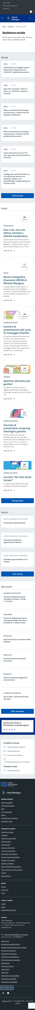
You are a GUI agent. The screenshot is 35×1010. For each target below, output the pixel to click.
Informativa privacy (7, 966)
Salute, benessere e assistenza (16, 519)
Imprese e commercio (8, 860)
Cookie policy (5, 969)
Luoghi (3, 904)
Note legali (4, 972)
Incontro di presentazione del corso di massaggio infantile (17, 329)
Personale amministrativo (9, 818)
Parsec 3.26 (6, 1001)
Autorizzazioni (5, 844)
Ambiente (4, 835)
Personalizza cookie (7, 988)
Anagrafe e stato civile (8, 838)
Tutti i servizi (17, 574)
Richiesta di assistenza (8, 950)
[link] (15, 341)
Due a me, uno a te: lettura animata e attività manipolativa (16, 233)
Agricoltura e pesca (7, 832)
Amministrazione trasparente (10, 6)
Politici (3, 815)
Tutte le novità (17, 195)
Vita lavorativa (5, 876)
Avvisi (3, 893)
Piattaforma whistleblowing (10, 957)
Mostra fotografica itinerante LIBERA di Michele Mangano (15, 280)
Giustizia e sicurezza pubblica (10, 857)
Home (4, 26)
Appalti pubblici (6, 841)
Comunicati (4, 890)
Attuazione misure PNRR (9, 982)
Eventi (3, 907)
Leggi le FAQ (5, 941)
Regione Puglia (6, 3)
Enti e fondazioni (6, 812)
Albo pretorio (6, 8)
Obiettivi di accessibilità (8, 979)
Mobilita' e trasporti (7, 863)
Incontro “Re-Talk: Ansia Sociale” (17, 478)
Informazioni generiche (8, 910)
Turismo (3, 873)
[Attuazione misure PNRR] (17, 784)
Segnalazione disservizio (9, 954)
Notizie (3, 887)
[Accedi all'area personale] (31, 11)
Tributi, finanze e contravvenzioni (11, 870)
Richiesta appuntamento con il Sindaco (13, 947)
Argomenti (11, 26)
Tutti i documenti (17, 711)
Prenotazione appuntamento (10, 944)
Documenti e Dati (6, 821)
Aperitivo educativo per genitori (17, 382)
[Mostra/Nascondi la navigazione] (2, 18)
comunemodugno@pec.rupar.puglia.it (16, 934)
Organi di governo (7, 802)
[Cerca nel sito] (29, 18)
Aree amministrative (7, 806)
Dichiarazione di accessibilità (10, 975)
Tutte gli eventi (17, 500)
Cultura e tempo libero (8, 851)
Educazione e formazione (9, 854)
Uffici (2, 809)
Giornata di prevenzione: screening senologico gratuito (17, 428)
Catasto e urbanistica (8, 848)
